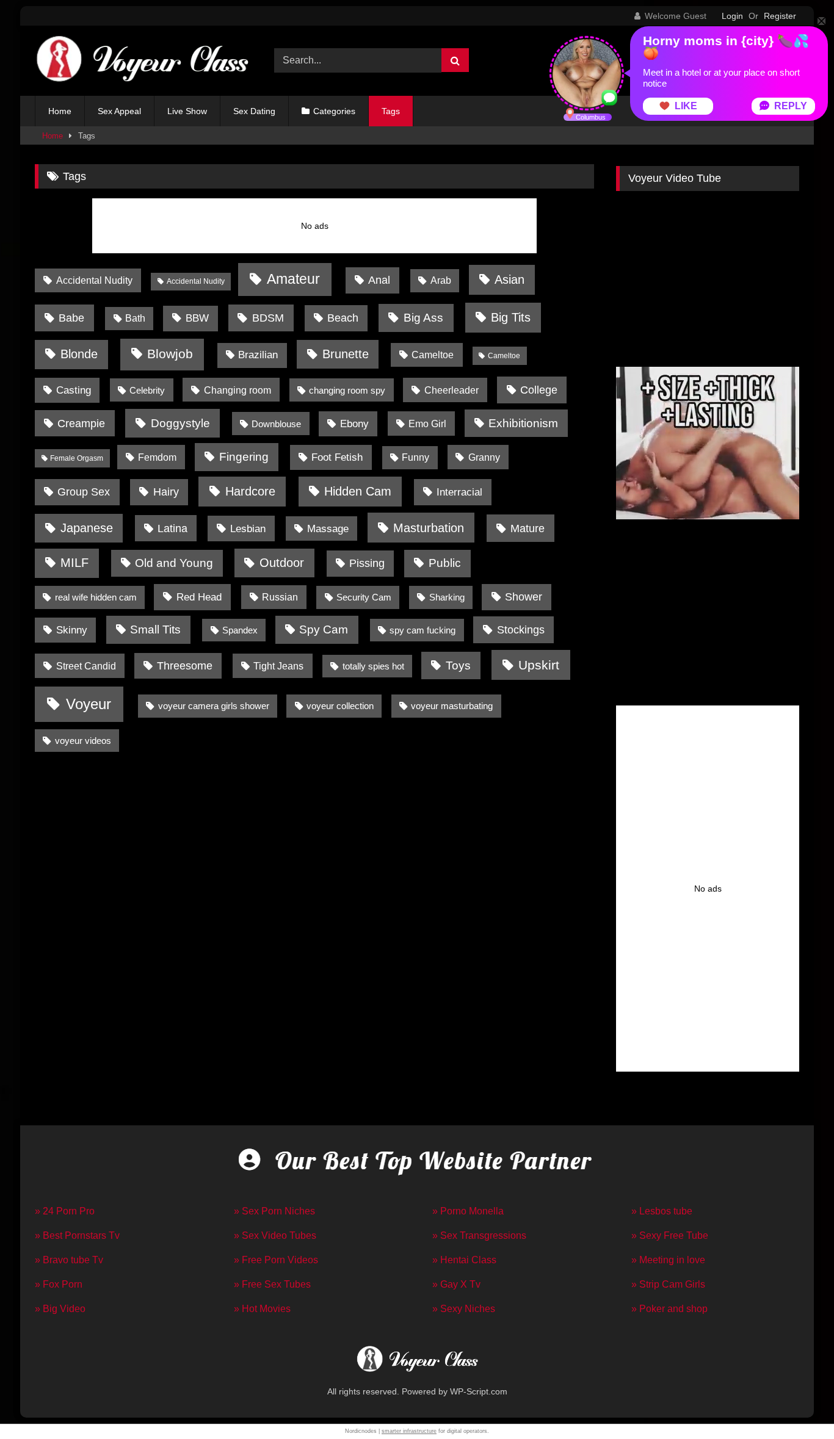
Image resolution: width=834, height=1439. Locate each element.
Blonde (79, 354)
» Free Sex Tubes (272, 1284)
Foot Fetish (337, 457)
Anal (379, 280)
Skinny (71, 630)
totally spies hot (373, 666)
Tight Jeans (278, 665)
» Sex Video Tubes (275, 1235)
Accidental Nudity (94, 280)
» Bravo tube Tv (69, 1260)
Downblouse (276, 424)
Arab (440, 280)
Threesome (184, 666)
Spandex (240, 630)
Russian (280, 596)
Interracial (459, 492)
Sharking (447, 597)
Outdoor (281, 562)
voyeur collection (340, 706)
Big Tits (511, 317)
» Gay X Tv (456, 1284)
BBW (197, 318)
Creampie (81, 423)
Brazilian (258, 355)
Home (59, 111)
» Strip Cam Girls (668, 1284)
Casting (73, 390)
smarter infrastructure (409, 1431)
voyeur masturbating (452, 706)
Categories (334, 111)
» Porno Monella (468, 1211)
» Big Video (60, 1309)
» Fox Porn (58, 1284)
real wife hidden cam (96, 597)
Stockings (521, 630)
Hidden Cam (357, 491)
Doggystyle (180, 423)
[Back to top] (796, 1403)
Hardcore (250, 491)
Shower (523, 597)
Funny (415, 457)
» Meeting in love (668, 1260)
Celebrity (147, 390)
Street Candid (86, 665)
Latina (172, 528)
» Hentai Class (464, 1260)
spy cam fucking (422, 630)
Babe (71, 317)
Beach (342, 318)
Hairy (166, 492)
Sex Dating (254, 111)
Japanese (86, 528)
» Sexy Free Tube (669, 1235)
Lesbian (248, 528)
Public (445, 563)
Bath (135, 318)
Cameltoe (433, 354)
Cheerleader (451, 389)
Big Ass (423, 317)
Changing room (237, 389)
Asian (509, 279)
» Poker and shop (669, 1309)
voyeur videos (83, 740)
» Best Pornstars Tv (77, 1235)
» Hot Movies (262, 1309)
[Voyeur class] (141, 60)
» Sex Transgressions (479, 1235)
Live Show (187, 111)
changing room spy (347, 390)
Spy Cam (323, 629)
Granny (484, 457)
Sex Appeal (119, 111)
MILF (74, 562)
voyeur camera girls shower (213, 706)
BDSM (268, 317)
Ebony (354, 424)
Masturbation (428, 528)
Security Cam (363, 597)
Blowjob (170, 354)
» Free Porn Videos (276, 1260)
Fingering (244, 456)
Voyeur (88, 704)
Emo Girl (427, 424)
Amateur (293, 279)
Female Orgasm (76, 458)
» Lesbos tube (661, 1211)
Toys (458, 665)
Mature (527, 528)
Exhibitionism (523, 423)
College (538, 390)
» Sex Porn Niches (274, 1211)
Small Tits (155, 629)
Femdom (157, 457)
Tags (391, 111)
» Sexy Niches (463, 1309)
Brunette (345, 354)
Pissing (367, 563)
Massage (328, 529)
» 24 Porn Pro (65, 1211)
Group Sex (83, 492)
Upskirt (538, 665)
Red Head (199, 597)
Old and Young (174, 563)
